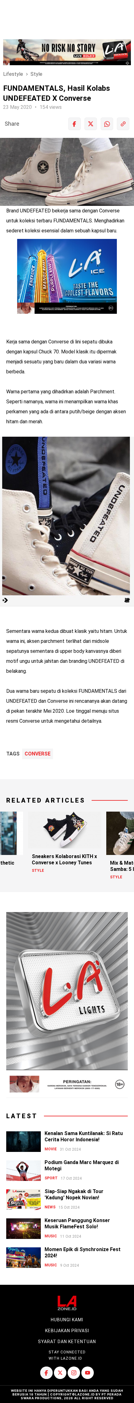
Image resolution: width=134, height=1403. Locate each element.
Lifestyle (13, 74)
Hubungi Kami (67, 1319)
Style (36, 74)
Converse (37, 754)
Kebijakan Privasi (67, 1330)
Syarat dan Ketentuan (67, 1341)
